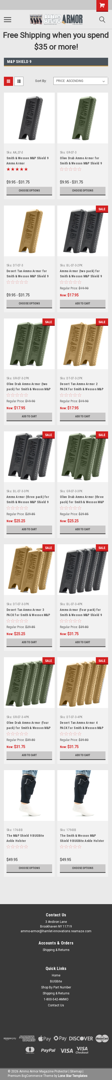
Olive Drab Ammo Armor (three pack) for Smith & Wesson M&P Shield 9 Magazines (82, 502)
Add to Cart (82, 303)
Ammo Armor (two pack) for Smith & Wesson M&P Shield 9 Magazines (81, 276)
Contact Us (56, 1005)
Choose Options (29, 190)
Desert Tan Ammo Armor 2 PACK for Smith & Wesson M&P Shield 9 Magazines (81, 389)
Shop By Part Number (56, 987)
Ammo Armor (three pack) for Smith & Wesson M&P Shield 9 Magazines (28, 502)
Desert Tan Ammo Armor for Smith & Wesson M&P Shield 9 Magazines (27, 276)
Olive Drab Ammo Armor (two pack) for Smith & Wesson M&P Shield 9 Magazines (29, 389)
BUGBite (56, 981)
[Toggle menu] (7, 19)
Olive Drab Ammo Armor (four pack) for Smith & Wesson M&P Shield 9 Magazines (29, 728)
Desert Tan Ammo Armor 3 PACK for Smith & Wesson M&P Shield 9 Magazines (28, 615)
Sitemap (76, 1071)
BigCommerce (32, 1076)
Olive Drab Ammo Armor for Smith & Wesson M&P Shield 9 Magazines (81, 163)
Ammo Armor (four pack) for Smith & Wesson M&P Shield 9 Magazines (81, 615)
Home (56, 975)
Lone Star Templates (73, 1076)
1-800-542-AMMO (56, 999)
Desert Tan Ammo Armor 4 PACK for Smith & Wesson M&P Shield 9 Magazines (81, 728)
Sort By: (41, 81)
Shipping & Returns (56, 950)
